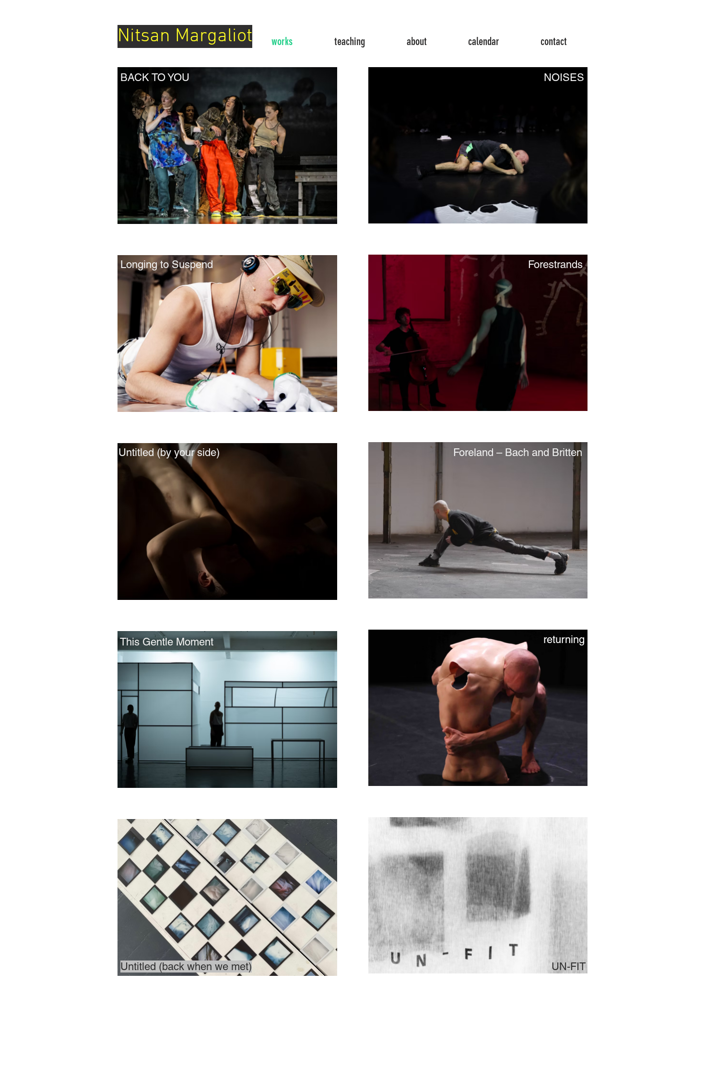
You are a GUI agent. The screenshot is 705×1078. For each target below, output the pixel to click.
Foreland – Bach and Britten (517, 452)
